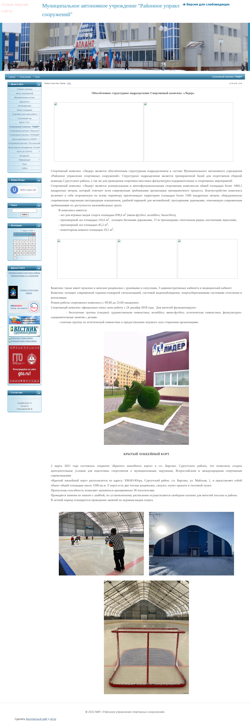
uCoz (53, 719)
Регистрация (25, 77)
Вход (37, 77)
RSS (69, 83)
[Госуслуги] (24, 302)
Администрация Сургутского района (24, 273)
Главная (11, 77)
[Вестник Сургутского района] (24, 325)
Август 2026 (28, 231)
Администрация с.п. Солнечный (24, 276)
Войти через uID (28, 190)
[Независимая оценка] (24, 317)
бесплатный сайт (36, 719)
